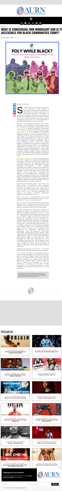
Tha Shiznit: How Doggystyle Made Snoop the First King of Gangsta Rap (46, 420)
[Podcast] (40, 23)
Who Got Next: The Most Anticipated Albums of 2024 (46, 351)
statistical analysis (22, 128)
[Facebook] (36, 23)
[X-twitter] (33, 23)
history (32, 235)
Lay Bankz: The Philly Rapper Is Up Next (46, 398)
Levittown (28, 191)
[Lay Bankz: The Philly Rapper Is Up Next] (46, 387)
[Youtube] (25, 23)
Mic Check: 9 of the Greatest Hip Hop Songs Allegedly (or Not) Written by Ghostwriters (15, 465)
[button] (14, 104)
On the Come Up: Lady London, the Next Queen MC (47, 465)
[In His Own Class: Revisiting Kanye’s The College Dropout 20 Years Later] (15, 364)
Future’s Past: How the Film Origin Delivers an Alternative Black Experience (15, 352)
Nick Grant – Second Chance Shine (15, 443)
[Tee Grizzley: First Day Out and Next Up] (46, 364)
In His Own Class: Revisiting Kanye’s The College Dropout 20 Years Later (15, 375)
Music (50, 350)
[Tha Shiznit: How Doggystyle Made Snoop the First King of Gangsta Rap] (46, 409)
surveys (35, 119)
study (44, 212)
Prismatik (4, 26)
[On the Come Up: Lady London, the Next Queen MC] (46, 454)
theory (18, 131)
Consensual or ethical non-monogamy (27, 158)
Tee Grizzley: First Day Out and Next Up (46, 375)
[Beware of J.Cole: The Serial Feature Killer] (46, 432)
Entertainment (15, 350)
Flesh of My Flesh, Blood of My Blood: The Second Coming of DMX (15, 420)
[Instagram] (21, 23)
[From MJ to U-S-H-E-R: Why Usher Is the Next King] (15, 387)
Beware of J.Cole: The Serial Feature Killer (46, 443)
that (43, 137)
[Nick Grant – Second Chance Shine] (15, 432)
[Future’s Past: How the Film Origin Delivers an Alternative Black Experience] (15, 341)
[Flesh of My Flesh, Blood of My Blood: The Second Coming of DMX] (15, 409)
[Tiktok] (29, 23)
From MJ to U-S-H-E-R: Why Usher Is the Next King (15, 398)
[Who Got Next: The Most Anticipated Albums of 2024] (46, 341)
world (47, 223)
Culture (9, 350)
